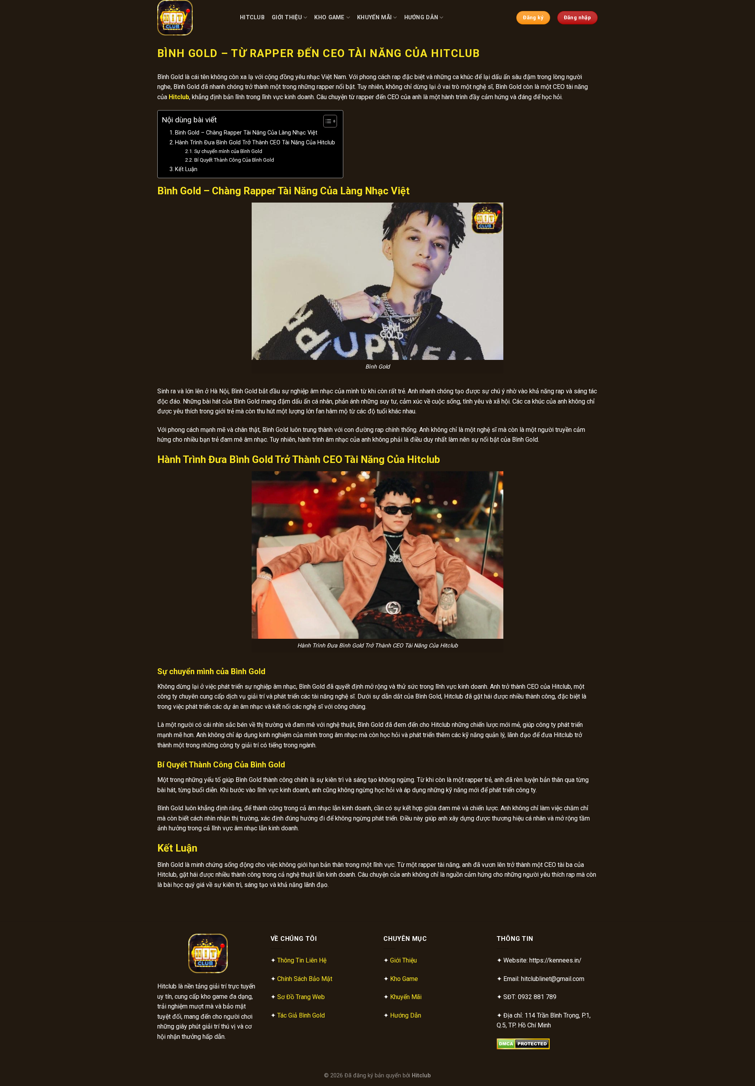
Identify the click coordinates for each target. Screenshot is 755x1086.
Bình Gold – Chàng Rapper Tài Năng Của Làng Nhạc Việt (246, 132)
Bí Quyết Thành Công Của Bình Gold (234, 160)
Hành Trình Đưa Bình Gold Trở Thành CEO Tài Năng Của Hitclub (255, 142)
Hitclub (252, 17)
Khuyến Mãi (374, 17)
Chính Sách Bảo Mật (304, 979)
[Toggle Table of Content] (326, 121)
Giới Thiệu (287, 17)
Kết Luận (186, 169)
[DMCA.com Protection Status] (523, 1043)
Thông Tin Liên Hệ (301, 960)
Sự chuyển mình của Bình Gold (228, 151)
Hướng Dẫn (421, 17)
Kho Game (329, 17)
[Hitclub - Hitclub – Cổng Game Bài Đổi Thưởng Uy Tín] (192, 17)
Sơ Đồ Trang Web (301, 997)
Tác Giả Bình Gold (301, 1015)
